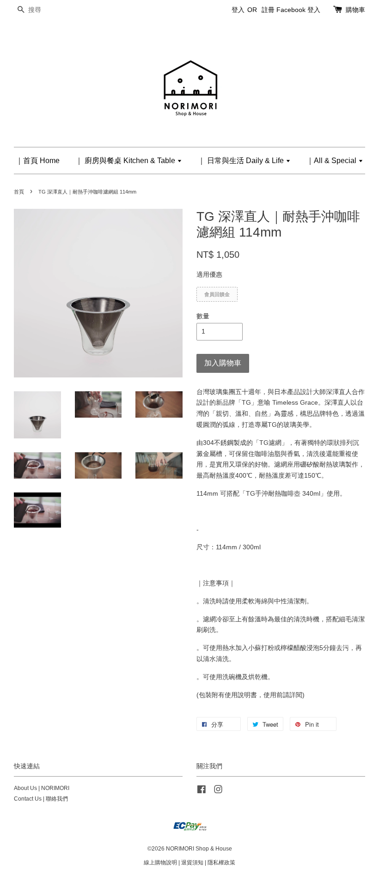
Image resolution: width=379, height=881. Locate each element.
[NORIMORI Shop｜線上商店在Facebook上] (201, 791)
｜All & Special (332, 160)
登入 (238, 9)
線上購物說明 (160, 862)
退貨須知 (192, 862)
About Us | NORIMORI (41, 788)
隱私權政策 (221, 862)
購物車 (355, 9)
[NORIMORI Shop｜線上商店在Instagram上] (218, 791)
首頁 (19, 191)
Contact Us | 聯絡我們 (41, 799)
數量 (202, 316)
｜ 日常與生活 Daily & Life (242, 160)
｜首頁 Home (38, 160)
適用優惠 (209, 274)
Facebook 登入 (298, 9)
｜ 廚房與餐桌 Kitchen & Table (126, 160)
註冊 (268, 9)
